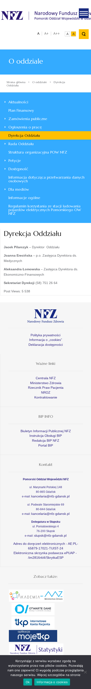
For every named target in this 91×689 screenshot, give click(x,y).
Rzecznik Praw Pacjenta (45, 387)
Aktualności (18, 102)
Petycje (14, 160)
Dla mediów (18, 189)
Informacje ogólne (24, 197)
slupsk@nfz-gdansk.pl (50, 535)
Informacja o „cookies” (45, 340)
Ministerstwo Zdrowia (45, 383)
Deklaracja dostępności (45, 344)
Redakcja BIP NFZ (45, 440)
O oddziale (39, 82)
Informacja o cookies (52, 682)
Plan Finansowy (21, 110)
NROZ (45, 392)
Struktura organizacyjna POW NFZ (37, 152)
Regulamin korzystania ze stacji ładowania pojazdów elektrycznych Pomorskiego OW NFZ (44, 210)
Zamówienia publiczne (27, 118)
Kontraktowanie (45, 397)
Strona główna (16, 82)
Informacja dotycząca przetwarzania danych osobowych (46, 179)
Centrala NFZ (46, 378)
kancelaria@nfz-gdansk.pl (50, 496)
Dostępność (18, 169)
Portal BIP (45, 445)
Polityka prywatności (45, 335)
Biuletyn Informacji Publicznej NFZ (46, 431)
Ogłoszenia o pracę (25, 127)
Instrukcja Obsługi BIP (45, 436)
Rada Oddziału (21, 143)
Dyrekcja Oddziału (24, 135)
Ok (28, 682)
